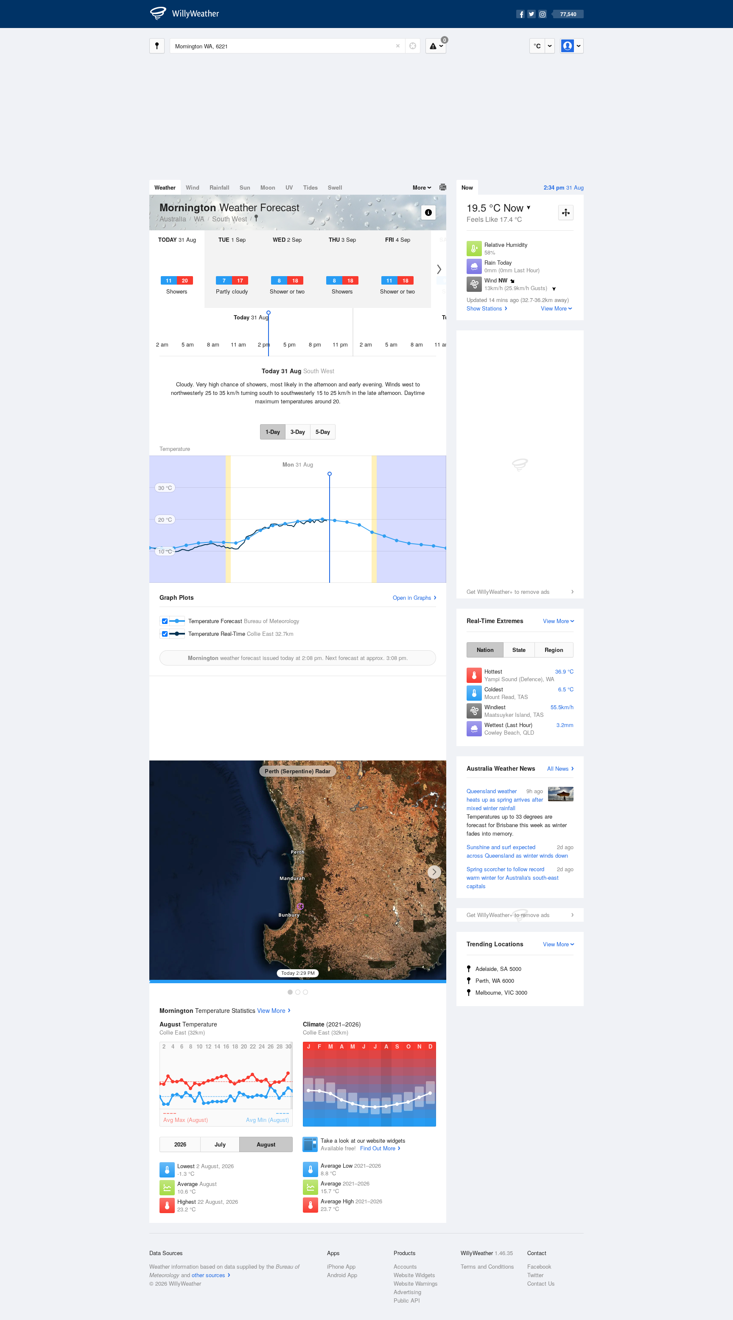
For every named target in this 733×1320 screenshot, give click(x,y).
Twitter (535, 1275)
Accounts (405, 1266)
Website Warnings (416, 1283)
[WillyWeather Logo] (189, 14)
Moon (267, 187)
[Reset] (397, 45)
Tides (310, 187)
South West (229, 219)
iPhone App (341, 1266)
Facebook (539, 1266)
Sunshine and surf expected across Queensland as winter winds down (520, 851)
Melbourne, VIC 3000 (501, 992)
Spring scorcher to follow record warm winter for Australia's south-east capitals (520, 877)
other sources (208, 1275)
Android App (342, 1275)
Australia (172, 219)
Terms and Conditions (487, 1266)
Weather (165, 187)
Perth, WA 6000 (495, 980)
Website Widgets (414, 1275)
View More (271, 1010)
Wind (192, 187)
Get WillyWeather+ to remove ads (508, 591)
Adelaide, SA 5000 (498, 969)
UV (289, 187)
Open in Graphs (412, 597)
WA (199, 219)
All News (558, 768)
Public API (407, 1300)
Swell (335, 187)
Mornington (256, 218)
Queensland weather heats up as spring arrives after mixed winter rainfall (517, 812)
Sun (245, 187)
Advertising (407, 1292)
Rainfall (219, 187)
